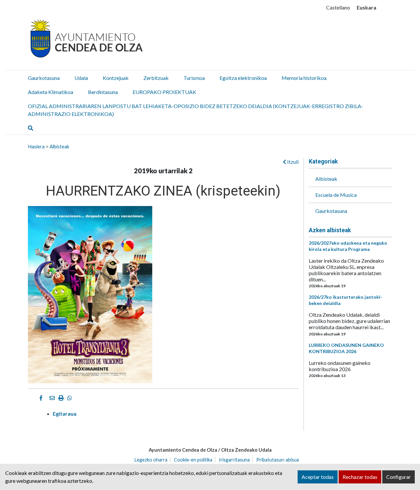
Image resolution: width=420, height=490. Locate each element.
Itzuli (292, 162)
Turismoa (194, 78)
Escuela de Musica (336, 195)
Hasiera (36, 146)
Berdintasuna (103, 92)
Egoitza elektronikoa (243, 78)
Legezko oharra (151, 459)
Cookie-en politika (193, 459)
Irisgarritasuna (234, 459)
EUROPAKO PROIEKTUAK (164, 92)
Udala (81, 78)
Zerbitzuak (156, 78)
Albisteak (59, 146)
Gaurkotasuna (44, 78)
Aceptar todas (318, 477)
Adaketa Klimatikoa (50, 92)
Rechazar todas (360, 477)
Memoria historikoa (304, 78)
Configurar (398, 477)
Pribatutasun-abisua (277, 459)
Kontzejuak (116, 78)
